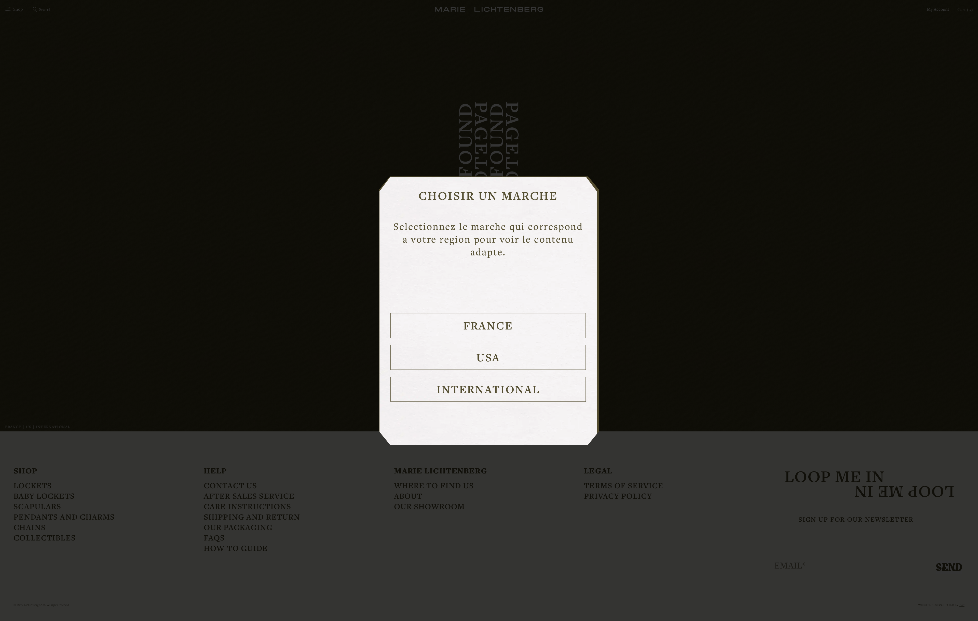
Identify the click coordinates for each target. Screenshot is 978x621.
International (488, 389)
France (488, 325)
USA (488, 357)
